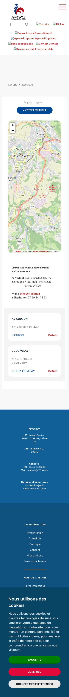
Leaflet (18, 251)
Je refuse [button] (34, 671)
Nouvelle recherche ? (60, 104)
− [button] (13, 130)
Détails (52, 335)
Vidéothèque (35, 556)
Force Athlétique (35, 586)
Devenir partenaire (35, 561)
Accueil (12, 84)
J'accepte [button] (34, 659)
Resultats (27, 84)
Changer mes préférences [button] (34, 683)
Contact (35, 550)
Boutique (35, 544)
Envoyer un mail (29, 294)
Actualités (35, 538)
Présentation (35, 533)
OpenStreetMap (40, 251)
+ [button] (13, 125)
